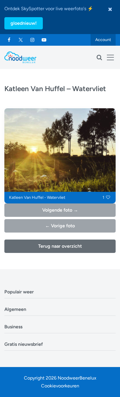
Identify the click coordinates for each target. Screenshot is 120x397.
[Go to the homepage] (20, 57)
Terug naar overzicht (60, 246)
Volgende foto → (60, 210)
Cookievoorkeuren (60, 386)
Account (103, 39)
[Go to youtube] (44, 40)
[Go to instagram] (32, 40)
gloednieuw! (23, 23)
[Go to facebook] (9, 40)
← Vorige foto (60, 225)
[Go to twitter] (21, 40)
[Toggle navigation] (110, 57)
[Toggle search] (99, 57)
